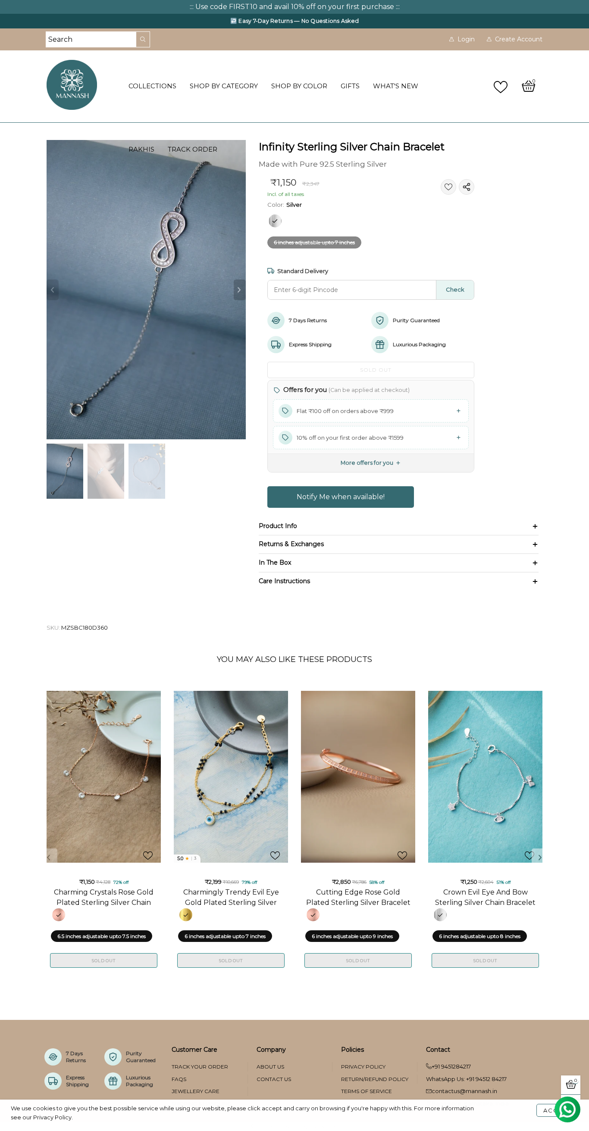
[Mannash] (83, 85)
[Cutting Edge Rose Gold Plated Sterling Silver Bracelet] (358, 777)
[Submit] (143, 39)
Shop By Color (299, 86)
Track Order (192, 149)
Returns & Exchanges (291, 544)
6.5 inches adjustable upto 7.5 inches (101, 936)
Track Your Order (200, 1066)
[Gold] (185, 914)
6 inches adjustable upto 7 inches (314, 242)
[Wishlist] (502, 86)
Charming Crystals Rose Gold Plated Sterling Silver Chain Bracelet (104, 897)
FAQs (179, 1079)
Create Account (518, 39)
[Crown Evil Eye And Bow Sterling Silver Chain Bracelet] (485, 777)
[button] (53, 290)
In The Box (275, 562)
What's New (395, 86)
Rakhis (141, 149)
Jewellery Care (195, 1091)
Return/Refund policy (374, 1079)
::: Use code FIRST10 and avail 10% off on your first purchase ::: (295, 7)
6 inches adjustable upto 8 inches (479, 936)
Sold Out (103, 960)
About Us (270, 1066)
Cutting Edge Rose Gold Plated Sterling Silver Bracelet (358, 897)
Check (455, 289)
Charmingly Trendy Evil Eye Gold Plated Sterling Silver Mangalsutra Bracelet (231, 897)
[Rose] (58, 914)
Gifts (350, 86)
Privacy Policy (363, 1066)
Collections (152, 86)
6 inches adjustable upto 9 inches (352, 936)
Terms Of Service (366, 1091)
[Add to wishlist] (448, 187)
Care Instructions (284, 581)
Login (466, 39)
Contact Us (274, 1079)
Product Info (278, 526)
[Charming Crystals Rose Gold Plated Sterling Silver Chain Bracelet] (104, 777)
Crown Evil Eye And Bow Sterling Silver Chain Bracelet (485, 897)
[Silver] (275, 220)
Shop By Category (224, 86)
